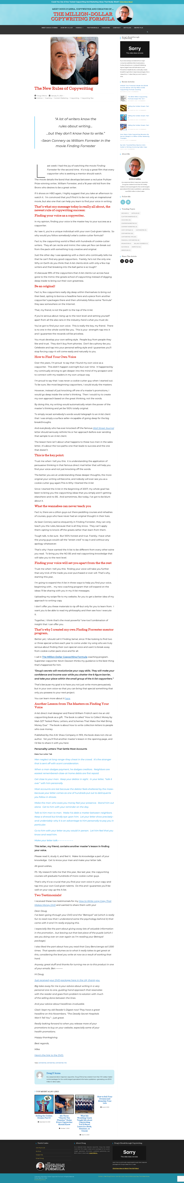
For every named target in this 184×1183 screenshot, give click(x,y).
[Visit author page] (40, 1075)
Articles (135, 213)
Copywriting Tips (87, 98)
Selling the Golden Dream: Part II (44, 1117)
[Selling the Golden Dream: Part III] (123, 108)
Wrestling (125, 250)
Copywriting (74, 98)
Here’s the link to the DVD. (49, 1055)
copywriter (42, 1063)
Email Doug (40, 1158)
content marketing (129, 226)
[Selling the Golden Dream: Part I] (123, 127)
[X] (122, 202)
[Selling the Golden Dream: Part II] (123, 117)
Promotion (126, 243)
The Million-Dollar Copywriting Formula (64, 657)
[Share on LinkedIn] (131, 261)
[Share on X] (122, 261)
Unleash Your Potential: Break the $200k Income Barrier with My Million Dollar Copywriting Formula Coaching (134, 87)
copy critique (127, 230)
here (67, 698)
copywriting (51, 1063)
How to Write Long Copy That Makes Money (137, 1176)
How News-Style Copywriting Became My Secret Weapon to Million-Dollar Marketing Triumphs (134, 136)
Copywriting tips (61, 1063)
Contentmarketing (129, 223)
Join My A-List (40, 1147)
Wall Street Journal (103, 428)
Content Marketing (61, 98)
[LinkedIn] (128, 202)
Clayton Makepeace (129, 216)
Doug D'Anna (42, 96)
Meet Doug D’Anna (109, 1176)
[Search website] (147, 32)
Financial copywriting (130, 240)
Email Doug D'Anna (40, 1179)
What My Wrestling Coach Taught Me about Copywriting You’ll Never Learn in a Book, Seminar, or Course (84, 1123)
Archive (40, 98)
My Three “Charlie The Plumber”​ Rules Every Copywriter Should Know (64, 1120)
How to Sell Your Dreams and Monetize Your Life (104, 1100)
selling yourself (141, 243)
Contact (100, 1176)
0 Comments (135, 91)
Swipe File (136, 247)
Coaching (48, 98)
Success (125, 247)
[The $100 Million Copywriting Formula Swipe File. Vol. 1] (123, 98)
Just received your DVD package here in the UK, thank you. (67, 980)
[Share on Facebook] (127, 261)
